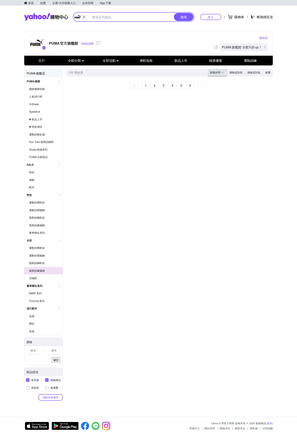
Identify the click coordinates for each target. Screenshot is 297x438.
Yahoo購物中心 (46, 17)
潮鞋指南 (146, 60)
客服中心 (194, 428)
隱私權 (254, 428)
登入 (211, 17)
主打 (41, 60)
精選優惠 (215, 60)
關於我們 (209, 428)
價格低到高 (235, 72)
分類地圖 (267, 428)
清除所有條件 (50, 397)
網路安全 (240, 428)
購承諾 (263, 38)
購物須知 (225, 428)
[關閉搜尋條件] (84, 17)
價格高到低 (253, 72)
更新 (269, 423)
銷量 (268, 72)
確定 (56, 360)
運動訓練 (250, 60)
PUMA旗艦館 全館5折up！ (242, 47)
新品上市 (180, 60)
